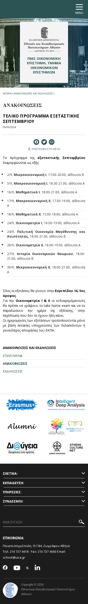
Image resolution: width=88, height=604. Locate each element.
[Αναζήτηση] (81, 522)
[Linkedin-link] (37, 568)
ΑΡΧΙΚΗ (7, 93)
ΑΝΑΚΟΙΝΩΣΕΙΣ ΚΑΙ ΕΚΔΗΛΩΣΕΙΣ (33, 93)
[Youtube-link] (16, 568)
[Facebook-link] (5, 568)
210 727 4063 (47, 551)
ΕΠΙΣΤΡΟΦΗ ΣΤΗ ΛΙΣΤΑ (46, 149)
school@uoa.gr (14, 557)
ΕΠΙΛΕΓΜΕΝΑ (13, 355)
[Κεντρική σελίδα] (44, 39)
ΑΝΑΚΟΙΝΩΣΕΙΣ (15, 363)
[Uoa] (10, 590)
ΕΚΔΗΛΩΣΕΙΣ (13, 371)
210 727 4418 (19, 551)
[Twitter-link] (27, 568)
